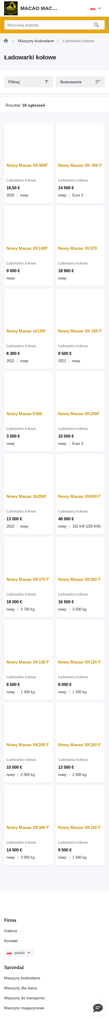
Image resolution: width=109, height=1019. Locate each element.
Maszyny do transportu (24, 998)
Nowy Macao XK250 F (79, 744)
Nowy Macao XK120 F (79, 662)
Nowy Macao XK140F (27, 248)
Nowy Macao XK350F (27, 165)
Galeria (10, 931)
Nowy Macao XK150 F (79, 827)
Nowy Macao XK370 (77, 248)
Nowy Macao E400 (24, 413)
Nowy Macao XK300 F (27, 827)
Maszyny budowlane (22, 978)
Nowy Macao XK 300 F (80, 165)
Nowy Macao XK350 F (79, 579)
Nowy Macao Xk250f (26, 496)
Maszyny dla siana (20, 988)
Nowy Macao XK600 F (79, 496)
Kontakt (11, 941)
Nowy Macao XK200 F (27, 744)
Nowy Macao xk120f (25, 331)
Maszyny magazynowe (24, 1008)
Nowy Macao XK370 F (27, 579)
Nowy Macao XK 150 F (80, 331)
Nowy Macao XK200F (78, 413)
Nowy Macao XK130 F (27, 662)
